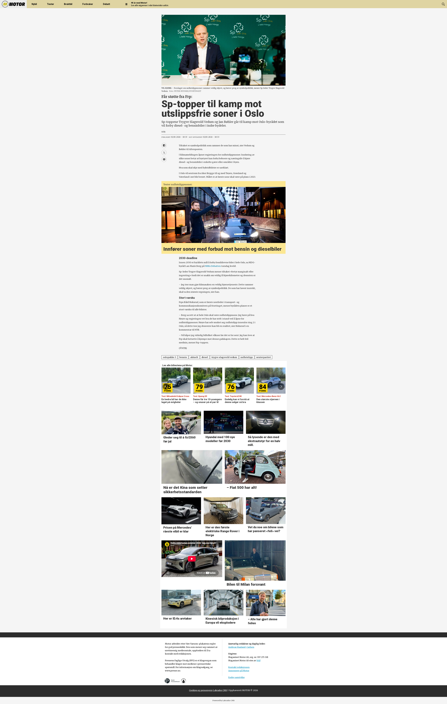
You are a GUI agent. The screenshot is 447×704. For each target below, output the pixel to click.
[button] (166, 386)
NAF (259, 660)
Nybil (34, 4)
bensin (183, 357)
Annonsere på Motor (238, 670)
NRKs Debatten (213, 266)
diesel (205, 357)
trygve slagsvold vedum (224, 357)
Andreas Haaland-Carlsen (241, 647)
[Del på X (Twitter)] (164, 152)
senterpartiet (263, 357)
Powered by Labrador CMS (223, 700)
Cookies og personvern (200, 690)
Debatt (106, 4)
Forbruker (87, 4)
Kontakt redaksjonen (239, 667)
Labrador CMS (220, 690)
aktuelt (194, 357)
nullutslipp (246, 357)
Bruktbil (68, 4)
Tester (50, 4)
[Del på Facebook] (164, 145)
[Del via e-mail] (164, 159)
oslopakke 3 (169, 357)
